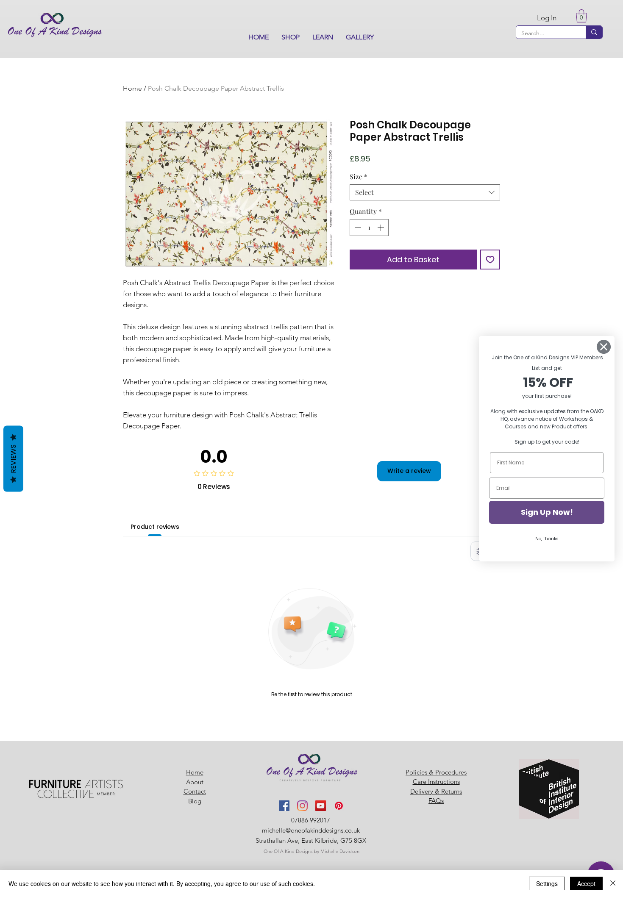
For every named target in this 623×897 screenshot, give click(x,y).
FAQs (436, 801)
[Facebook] (284, 805)
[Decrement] (357, 227)
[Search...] (594, 32)
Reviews (13, 458)
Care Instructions (436, 782)
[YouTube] (320, 805)
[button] (290, 37)
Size (358, 176)
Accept (586, 883)
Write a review (409, 471)
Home (132, 88)
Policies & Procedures (436, 772)
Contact (195, 791)
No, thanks (547, 539)
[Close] (613, 883)
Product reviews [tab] (155, 526)
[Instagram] (302, 805)
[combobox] (425, 192)
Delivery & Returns (436, 791)
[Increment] (381, 227)
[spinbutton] (369, 227)
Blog (194, 801)
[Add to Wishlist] (490, 259)
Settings (547, 883)
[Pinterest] (339, 805)
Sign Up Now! (547, 512)
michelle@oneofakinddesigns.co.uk (311, 830)
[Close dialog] (603, 346)
